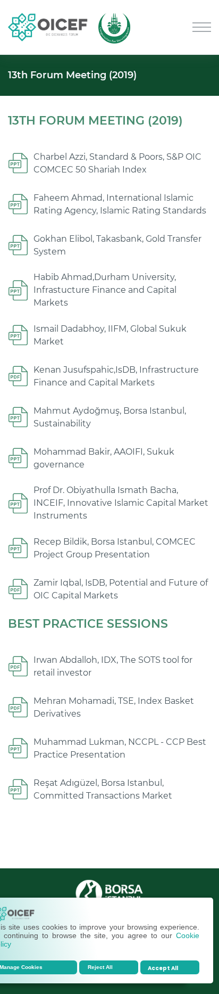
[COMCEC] (114, 26)
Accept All (163, 968)
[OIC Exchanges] (48, 26)
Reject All (100, 967)
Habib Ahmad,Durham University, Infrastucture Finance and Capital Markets (104, 290)
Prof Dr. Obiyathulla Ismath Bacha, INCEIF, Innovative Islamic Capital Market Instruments (120, 503)
